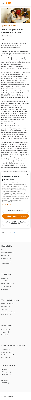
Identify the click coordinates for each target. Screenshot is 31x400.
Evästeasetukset (6, 315)
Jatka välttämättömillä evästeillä (15, 223)
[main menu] (3, 3)
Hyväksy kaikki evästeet (15, 216)
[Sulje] (27, 174)
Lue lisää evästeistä (8, 205)
